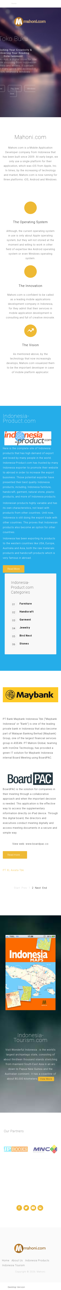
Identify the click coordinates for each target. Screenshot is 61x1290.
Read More (14, 568)
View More (46, 1079)
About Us (17, 1260)
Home (5, 1260)
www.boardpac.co (37, 843)
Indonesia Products (37, 1260)
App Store (15, 88)
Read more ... (15, 854)
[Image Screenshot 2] (30, 972)
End (44, 887)
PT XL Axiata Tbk (13, 870)
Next (38, 887)
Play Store (32, 88)
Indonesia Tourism (13, 1265)
